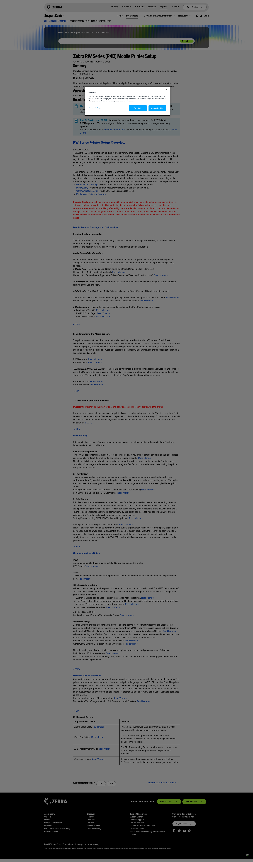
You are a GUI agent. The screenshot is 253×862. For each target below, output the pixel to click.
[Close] (166, 89)
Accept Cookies (157, 108)
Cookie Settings (95, 108)
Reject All (137, 108)
